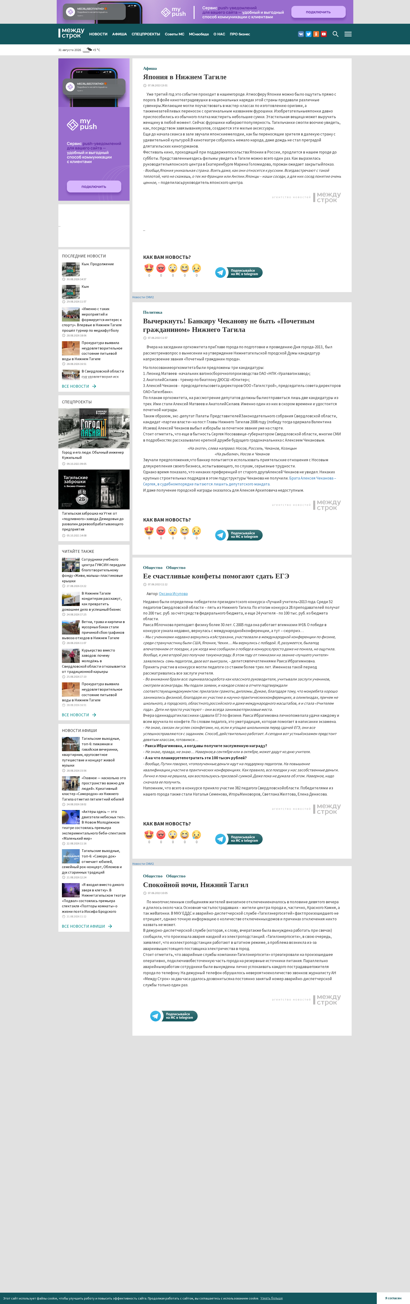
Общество (153, 567)
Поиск (336, 34)
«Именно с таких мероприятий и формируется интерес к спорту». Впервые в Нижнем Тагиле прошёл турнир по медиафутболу (92, 319)
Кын (85, 286)
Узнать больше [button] (272, 1298)
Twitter (309, 34)
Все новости (75, 386)
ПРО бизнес (240, 34)
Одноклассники (316, 34)
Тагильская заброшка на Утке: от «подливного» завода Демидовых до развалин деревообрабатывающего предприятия (93, 521)
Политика (152, 312)
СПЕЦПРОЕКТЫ (146, 34)
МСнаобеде (199, 34)
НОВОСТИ (98, 34)
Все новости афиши (83, 926)
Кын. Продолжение (98, 263)
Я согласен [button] (393, 1298)
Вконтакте (301, 34)
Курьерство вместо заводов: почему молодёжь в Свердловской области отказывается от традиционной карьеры (94, 661)
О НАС (219, 34)
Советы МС (174, 34)
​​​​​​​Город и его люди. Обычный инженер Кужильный (93, 455)
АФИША (119, 34)
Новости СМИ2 (143, 297)
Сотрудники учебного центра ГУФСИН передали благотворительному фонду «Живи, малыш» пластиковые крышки (94, 570)
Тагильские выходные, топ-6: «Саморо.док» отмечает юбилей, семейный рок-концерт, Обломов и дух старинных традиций (92, 861)
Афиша (150, 68)
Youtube (324, 34)
